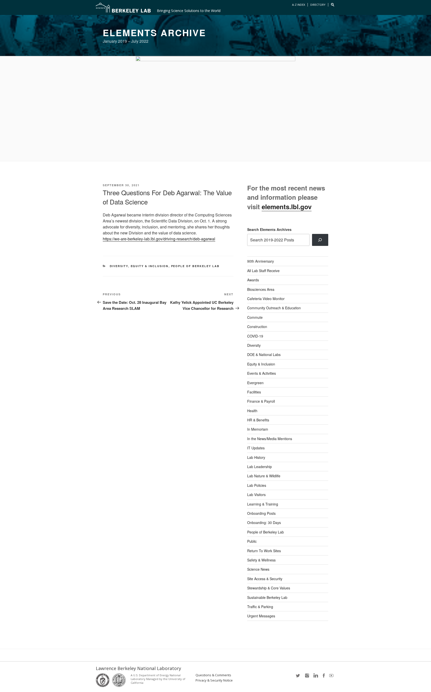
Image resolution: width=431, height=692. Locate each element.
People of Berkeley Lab (195, 266)
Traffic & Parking (260, 606)
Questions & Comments (213, 675)
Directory (317, 4)
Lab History (256, 457)
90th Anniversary (260, 261)
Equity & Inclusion (150, 266)
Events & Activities (261, 373)
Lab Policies (256, 485)
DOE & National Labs (264, 354)
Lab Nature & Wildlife (263, 475)
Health (252, 410)
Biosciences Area (260, 289)
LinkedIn (315, 677)
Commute (255, 317)
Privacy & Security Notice (214, 680)
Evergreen (255, 382)
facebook (324, 677)
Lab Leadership (259, 466)
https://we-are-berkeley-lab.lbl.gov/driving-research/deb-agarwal (159, 239)
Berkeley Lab (123, 7)
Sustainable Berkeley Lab (267, 597)
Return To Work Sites (264, 550)
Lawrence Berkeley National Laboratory (138, 668)
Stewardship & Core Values (268, 587)
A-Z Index (298, 4)
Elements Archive (154, 32)
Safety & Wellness (261, 559)
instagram (307, 677)
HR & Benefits (258, 419)
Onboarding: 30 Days (264, 522)
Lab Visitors (256, 494)
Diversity (119, 266)
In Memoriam (257, 429)
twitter (298, 677)
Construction (257, 326)
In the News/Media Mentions (269, 438)
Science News (258, 569)
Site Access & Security (264, 578)
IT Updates (256, 447)
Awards (253, 279)
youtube (332, 677)
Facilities (254, 391)
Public (252, 541)
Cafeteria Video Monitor (266, 298)
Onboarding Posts (261, 513)
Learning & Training (262, 504)
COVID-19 (255, 336)
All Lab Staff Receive (263, 270)
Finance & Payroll (261, 401)
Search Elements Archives (269, 229)
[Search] (320, 240)
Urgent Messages (261, 615)
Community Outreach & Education (274, 307)
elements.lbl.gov (287, 206)
